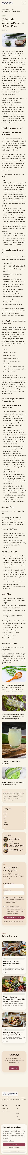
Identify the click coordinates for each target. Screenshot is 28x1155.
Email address (7, 890)
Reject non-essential (14, 1147)
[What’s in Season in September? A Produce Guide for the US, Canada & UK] (14, 984)
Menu (23, 3)
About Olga (14, 1068)
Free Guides (5, 1108)
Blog (7, 9)
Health (17, 1113)
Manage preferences (14, 1151)
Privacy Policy (17, 897)
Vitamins (18, 1119)
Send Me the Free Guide (14, 917)
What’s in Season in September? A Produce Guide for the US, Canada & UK (14, 999)
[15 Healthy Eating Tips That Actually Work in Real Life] (14, 1019)
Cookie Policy (11, 1140)
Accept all (14, 1144)
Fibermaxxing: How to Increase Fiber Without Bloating (11, 964)
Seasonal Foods (6, 1111)
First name (8, 883)
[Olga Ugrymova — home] (7, 2)
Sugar (17, 1122)
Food (11, 9)
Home (3, 9)
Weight (17, 1116)
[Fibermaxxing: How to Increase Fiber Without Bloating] (14, 948)
